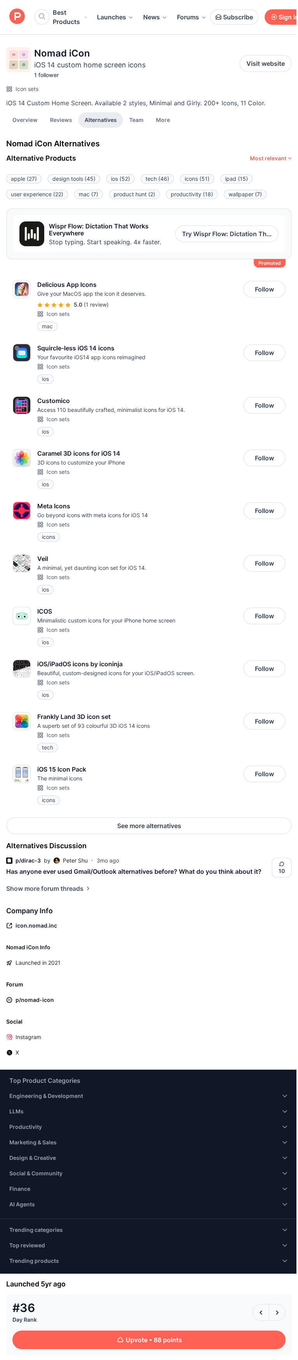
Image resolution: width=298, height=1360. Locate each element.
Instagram (28, 1037)
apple (24, 178)
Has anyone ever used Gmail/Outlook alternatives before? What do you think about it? (134, 871)
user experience (37, 194)
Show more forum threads (44, 888)
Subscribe (238, 17)
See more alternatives (149, 826)
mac (88, 194)
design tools (73, 178)
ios (120, 178)
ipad (236, 178)
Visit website (265, 63)
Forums (188, 17)
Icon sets (27, 89)
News (151, 17)
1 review (96, 304)
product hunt (134, 194)
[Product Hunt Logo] (17, 17)
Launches (111, 17)
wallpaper (245, 194)
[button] (163, 119)
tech (157, 178)
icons (197, 178)
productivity (192, 194)
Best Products (66, 17)
